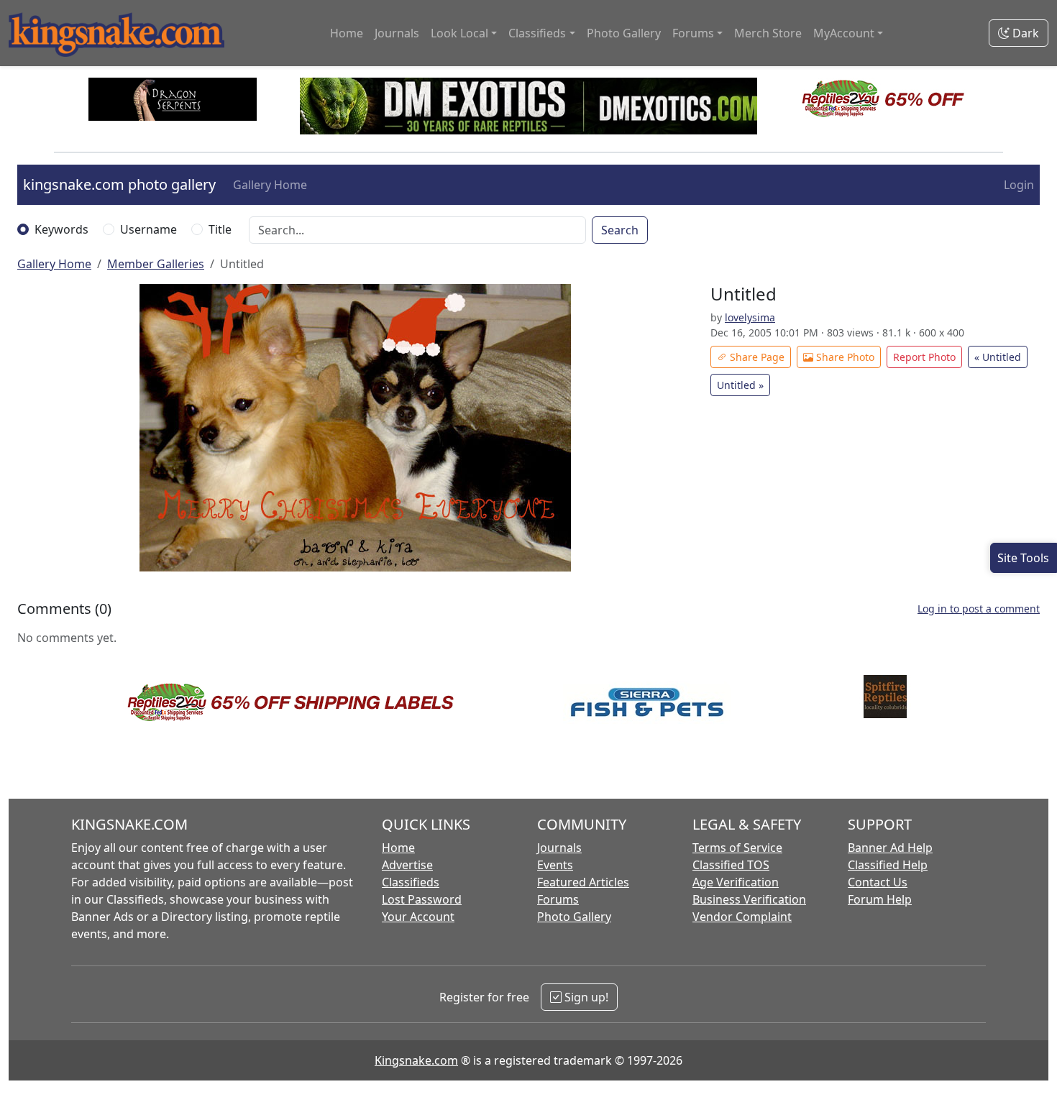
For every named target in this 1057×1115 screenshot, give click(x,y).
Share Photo (843, 357)
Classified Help (888, 865)
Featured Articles (583, 882)
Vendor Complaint (742, 916)
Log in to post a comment (979, 608)
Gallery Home (270, 185)
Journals (397, 33)
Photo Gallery (624, 33)
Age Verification (735, 882)
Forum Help (880, 899)
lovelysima (750, 317)
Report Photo (924, 357)
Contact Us (877, 882)
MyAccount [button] (843, 33)
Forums (558, 899)
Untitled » (740, 385)
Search (620, 230)
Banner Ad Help (890, 847)
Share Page (755, 357)
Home (346, 33)
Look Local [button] (459, 33)
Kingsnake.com (416, 1060)
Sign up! (585, 997)
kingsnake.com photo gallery (119, 184)
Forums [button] (693, 33)
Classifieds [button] (537, 33)
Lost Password (422, 899)
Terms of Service (737, 847)
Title (220, 229)
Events (555, 865)
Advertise (407, 865)
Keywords (61, 229)
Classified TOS (730, 865)
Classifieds (410, 882)
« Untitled (997, 357)
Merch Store (768, 33)
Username (148, 229)
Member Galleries (155, 264)
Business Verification (749, 899)
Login (1019, 185)
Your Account (418, 916)
